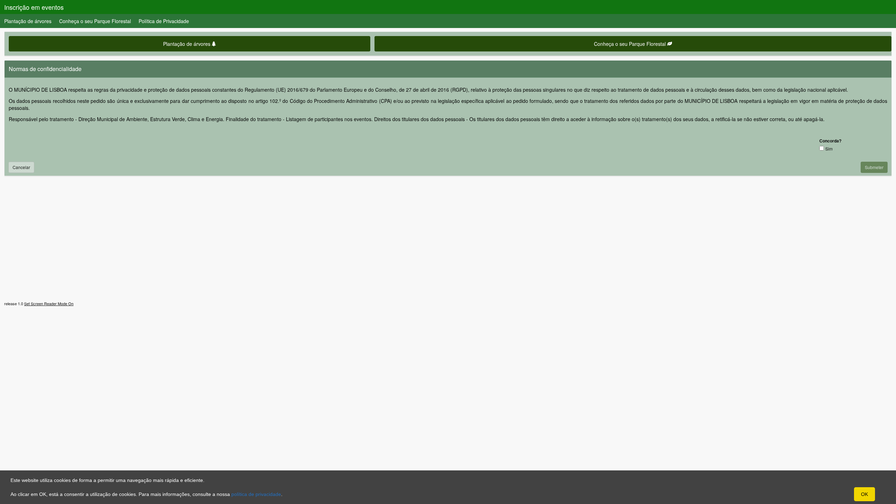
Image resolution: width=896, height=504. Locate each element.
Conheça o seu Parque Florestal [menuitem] (95, 21)
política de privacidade (256, 494)
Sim (829, 149)
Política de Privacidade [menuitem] (164, 21)
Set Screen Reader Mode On (49, 303)
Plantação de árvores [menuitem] (27, 21)
